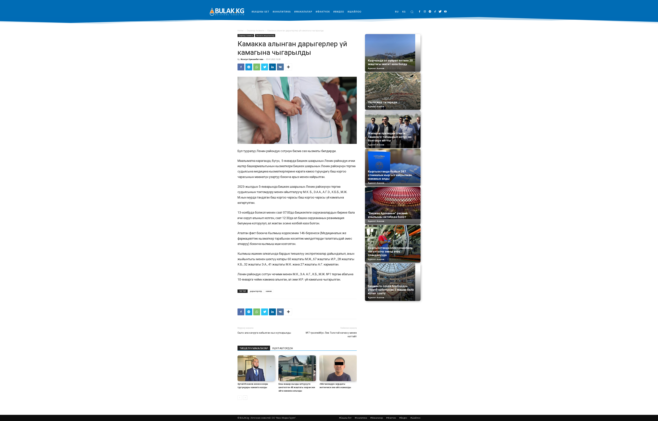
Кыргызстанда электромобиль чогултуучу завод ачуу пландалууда (390, 251)
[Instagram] (425, 12)
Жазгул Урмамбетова (252, 59)
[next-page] (245, 397)
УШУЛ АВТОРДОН (282, 348)
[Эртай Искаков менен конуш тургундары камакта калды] (256, 368)
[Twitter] (440, 12)
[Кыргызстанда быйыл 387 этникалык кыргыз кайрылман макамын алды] (393, 166)
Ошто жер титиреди (382, 102)
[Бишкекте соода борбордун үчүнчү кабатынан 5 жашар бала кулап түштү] (393, 282)
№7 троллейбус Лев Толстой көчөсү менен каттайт (331, 334)
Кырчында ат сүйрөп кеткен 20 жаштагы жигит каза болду (390, 62)
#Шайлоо (415, 417)
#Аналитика (361, 417)
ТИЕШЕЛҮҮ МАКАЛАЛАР (254, 348)
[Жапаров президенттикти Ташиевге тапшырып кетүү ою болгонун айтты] (393, 129)
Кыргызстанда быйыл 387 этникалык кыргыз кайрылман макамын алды (390, 175)
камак (269, 291)
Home (240, 30)
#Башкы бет (345, 417)
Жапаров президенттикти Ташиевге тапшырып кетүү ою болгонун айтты (390, 137)
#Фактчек (391, 417)
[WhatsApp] (256, 67)
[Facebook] (420, 12)
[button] (412, 11)
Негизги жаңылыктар (265, 35)
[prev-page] (239, 397)
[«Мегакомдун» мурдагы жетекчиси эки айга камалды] (338, 368)
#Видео (403, 417)
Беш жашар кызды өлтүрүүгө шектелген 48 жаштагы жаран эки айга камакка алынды (296, 387)
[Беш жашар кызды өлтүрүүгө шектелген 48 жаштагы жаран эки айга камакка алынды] (297, 368)
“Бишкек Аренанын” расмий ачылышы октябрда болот (387, 215)
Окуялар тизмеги (255, 30)
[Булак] (227, 11)
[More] (288, 67)
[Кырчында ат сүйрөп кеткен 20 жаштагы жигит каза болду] (393, 53)
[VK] (280, 67)
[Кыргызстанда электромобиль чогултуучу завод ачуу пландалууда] (393, 243)
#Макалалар (376, 417)
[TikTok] (435, 12)
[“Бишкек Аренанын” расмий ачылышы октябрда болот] (393, 203)
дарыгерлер (256, 291)
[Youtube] (445, 12)
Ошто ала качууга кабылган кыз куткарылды (264, 332)
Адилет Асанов (376, 68)
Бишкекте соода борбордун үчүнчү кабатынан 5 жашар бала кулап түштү (391, 289)
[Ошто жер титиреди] (393, 90)
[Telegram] (430, 12)
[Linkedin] (272, 67)
